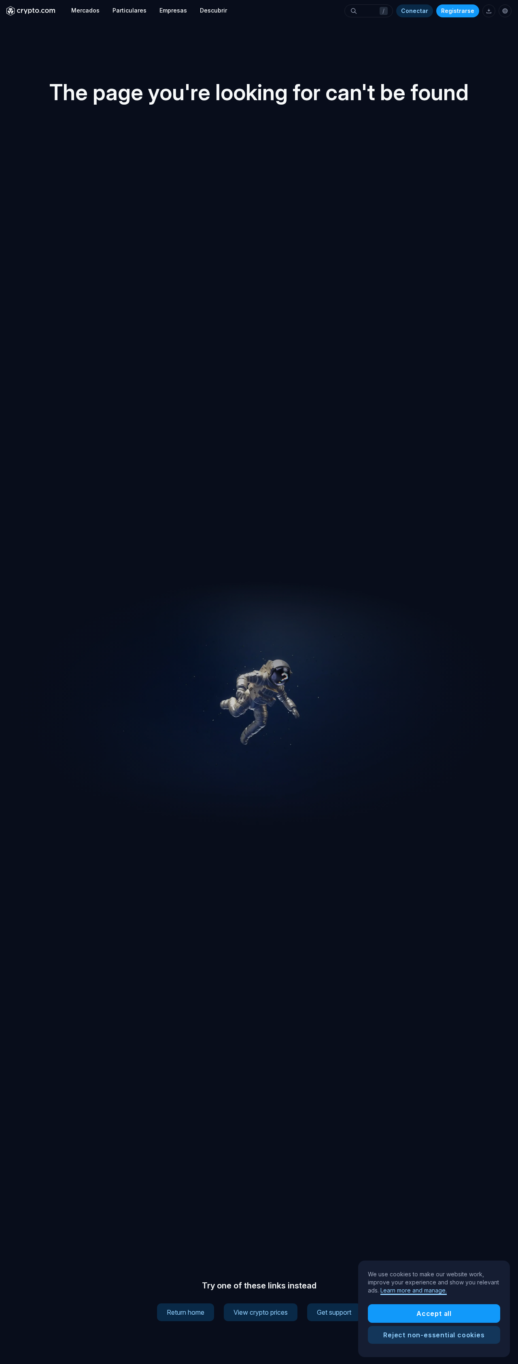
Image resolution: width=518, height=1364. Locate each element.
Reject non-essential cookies (433, 1335)
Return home (185, 1312)
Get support (334, 1312)
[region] (434, 1309)
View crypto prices (261, 1312)
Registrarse (457, 10)
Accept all (434, 1313)
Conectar (414, 10)
